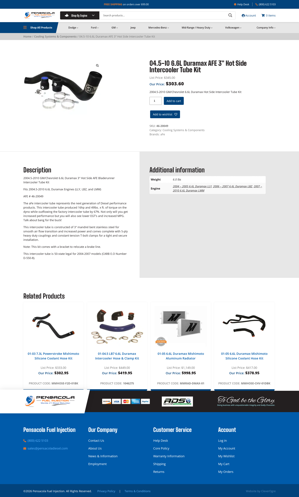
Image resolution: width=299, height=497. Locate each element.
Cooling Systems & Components (55, 36)
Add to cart (174, 101)
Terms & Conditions (138, 491)
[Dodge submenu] (77, 28)
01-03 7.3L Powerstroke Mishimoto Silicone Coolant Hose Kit (53, 356)
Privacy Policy (106, 491)
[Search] (230, 15)
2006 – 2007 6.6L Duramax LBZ (232, 186)
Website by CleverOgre (261, 491)
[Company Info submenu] (275, 28)
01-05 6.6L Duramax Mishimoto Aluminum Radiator (181, 356)
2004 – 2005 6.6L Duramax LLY (192, 186)
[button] (97, 65)
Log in (222, 440)
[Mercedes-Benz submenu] (168, 28)
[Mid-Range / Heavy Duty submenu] (212, 28)
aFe (162, 134)
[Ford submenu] (98, 28)
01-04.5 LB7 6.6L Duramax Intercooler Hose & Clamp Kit (117, 356)
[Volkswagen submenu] (241, 28)
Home (27, 36)
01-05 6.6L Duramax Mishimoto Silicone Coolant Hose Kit (244, 356)
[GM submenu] (117, 28)
